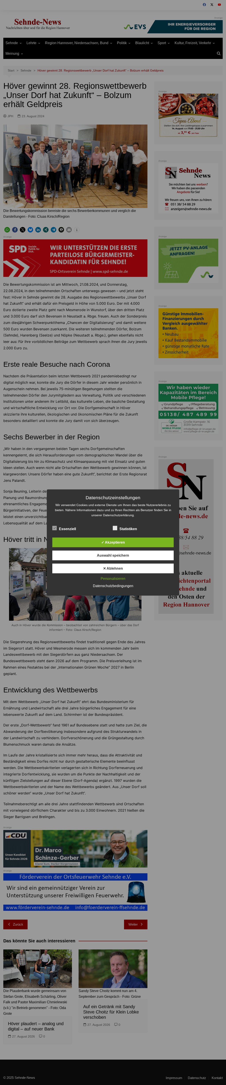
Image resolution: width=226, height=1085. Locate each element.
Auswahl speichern (113, 555)
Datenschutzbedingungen (113, 586)
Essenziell (67, 529)
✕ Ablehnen (113, 568)
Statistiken (128, 529)
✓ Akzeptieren (113, 542)
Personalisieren (113, 578)
